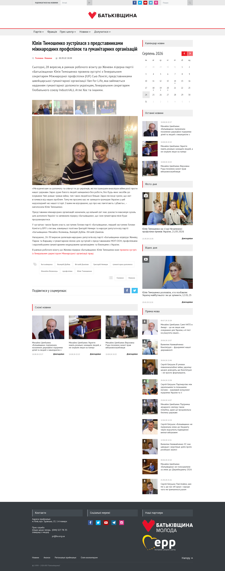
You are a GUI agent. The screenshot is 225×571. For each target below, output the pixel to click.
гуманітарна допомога (122, 264)
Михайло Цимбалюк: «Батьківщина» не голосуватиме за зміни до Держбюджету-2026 (176, 467)
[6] (160, 87)
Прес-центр (67, 31)
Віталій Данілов (82, 264)
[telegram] (151, 3)
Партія (37, 31)
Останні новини (154, 113)
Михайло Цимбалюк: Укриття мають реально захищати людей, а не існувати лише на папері (85, 345)
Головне (39, 58)
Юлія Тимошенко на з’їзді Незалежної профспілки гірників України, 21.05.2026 (163, 230)
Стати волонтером (89, 557)
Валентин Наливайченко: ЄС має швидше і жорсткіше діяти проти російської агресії (176, 447)
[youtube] (145, 3)
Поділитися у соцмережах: (49, 290)
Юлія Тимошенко (84, 271)
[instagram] (156, 3)
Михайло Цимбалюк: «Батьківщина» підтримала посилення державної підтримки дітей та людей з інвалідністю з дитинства (47, 346)
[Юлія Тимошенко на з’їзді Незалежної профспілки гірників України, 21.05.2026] (167, 208)
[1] (174, 81)
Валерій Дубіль (63, 264)
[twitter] (140, 3)
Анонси (47, 557)
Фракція (52, 31)
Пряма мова (152, 311)
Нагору (186, 558)
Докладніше (58, 354)
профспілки (67, 271)
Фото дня (151, 184)
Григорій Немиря (100, 264)
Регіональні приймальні (65, 557)
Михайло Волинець (49, 271)
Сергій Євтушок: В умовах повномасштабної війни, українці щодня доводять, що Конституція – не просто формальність (176, 368)
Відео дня (151, 247)
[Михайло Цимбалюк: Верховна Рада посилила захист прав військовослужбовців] (122, 327)
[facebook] (135, 3)
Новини (83, 31)
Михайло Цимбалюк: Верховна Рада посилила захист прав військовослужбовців (120, 345)
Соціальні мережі (100, 512)
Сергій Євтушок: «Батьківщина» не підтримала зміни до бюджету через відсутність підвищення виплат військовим (176, 428)
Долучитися (101, 31)
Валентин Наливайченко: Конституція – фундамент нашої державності (176, 347)
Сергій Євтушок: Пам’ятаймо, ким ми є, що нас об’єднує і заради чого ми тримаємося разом (176, 487)
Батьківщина (46, 264)
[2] (153, 87)
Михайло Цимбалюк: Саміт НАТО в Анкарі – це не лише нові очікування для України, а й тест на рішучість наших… (177, 328)
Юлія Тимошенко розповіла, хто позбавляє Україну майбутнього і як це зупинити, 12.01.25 (166, 294)
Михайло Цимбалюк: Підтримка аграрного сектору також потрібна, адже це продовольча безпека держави (176, 408)
